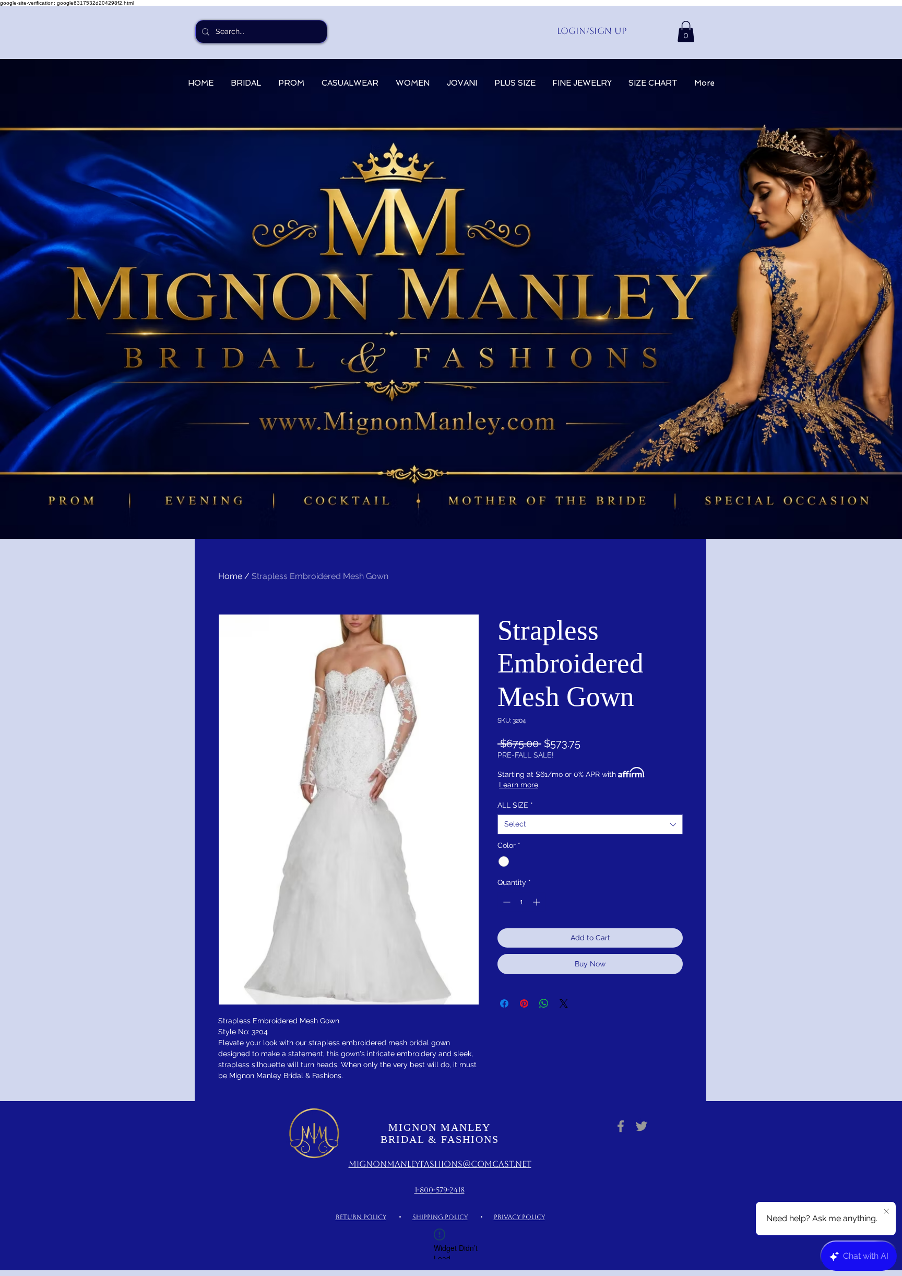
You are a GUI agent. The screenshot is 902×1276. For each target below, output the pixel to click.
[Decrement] (505, 902)
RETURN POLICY (361, 1217)
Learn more (518, 785)
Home (230, 576)
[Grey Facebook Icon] (620, 1126)
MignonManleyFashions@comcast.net (440, 1164)
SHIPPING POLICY (440, 1217)
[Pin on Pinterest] (524, 1003)
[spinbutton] (521, 902)
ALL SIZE (515, 805)
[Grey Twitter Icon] (641, 1126)
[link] (686, 31)
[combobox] (590, 824)
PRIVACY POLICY (519, 1217)
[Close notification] (886, 1211)
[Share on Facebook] (504, 1003)
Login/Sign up (592, 31)
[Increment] (537, 902)
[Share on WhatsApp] (544, 1003)
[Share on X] (563, 1003)
